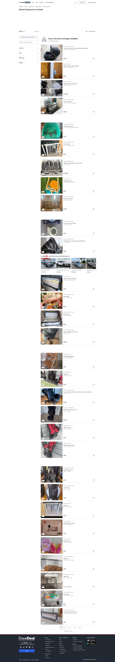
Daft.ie (46, 655)
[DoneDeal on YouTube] (26, 647)
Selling (60, 643)
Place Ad (82, 2)
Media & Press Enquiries (78, 641)
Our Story (75, 639)
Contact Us (61, 647)
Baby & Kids (38, 6)
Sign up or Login (92, 2)
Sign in (26, 650)
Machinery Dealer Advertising (79, 649)
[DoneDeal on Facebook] (21, 647)
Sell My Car (47, 645)
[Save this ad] (93, 58)
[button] (49, 2)
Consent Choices (62, 651)
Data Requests (62, 649)
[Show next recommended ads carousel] (95, 256)
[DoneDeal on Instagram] (32, 647)
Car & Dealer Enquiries (77, 646)
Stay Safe (61, 645)
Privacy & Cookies (25, 659)
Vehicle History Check (49, 647)
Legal (20, 659)
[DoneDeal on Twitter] (24, 647)
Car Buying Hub (48, 651)
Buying (60, 641)
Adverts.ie (47, 657)
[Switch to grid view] (86, 31)
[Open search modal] (76, 2)
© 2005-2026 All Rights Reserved (89, 659)
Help (60, 639)
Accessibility (61, 653)
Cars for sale (47, 639)
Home (26, 6)
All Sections (31, 6)
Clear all (36, 31)
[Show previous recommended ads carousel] (93, 256)
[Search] (20, 42)
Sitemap (47, 649)
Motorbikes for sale (49, 641)
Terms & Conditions (35, 659)
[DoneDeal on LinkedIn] (29, 647)
